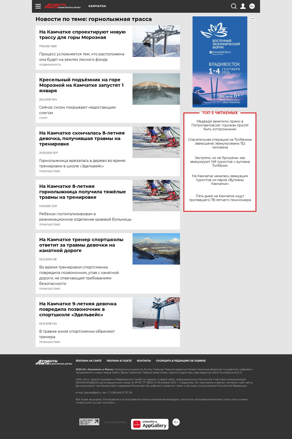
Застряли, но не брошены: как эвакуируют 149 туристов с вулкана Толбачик (220, 162)
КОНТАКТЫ (144, 360)
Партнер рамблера (115, 422)
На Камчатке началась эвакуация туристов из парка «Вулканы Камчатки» (220, 180)
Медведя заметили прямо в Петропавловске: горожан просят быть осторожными (220, 125)
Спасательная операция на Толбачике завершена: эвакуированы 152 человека (220, 143)
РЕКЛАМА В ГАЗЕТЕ (119, 360)
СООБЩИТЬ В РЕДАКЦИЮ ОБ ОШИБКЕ (181, 360)
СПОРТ (43, 118)
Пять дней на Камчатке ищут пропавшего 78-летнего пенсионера (220, 198)
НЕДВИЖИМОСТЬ (50, 65)
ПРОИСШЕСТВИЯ (49, 171)
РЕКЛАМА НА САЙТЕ (89, 360)
